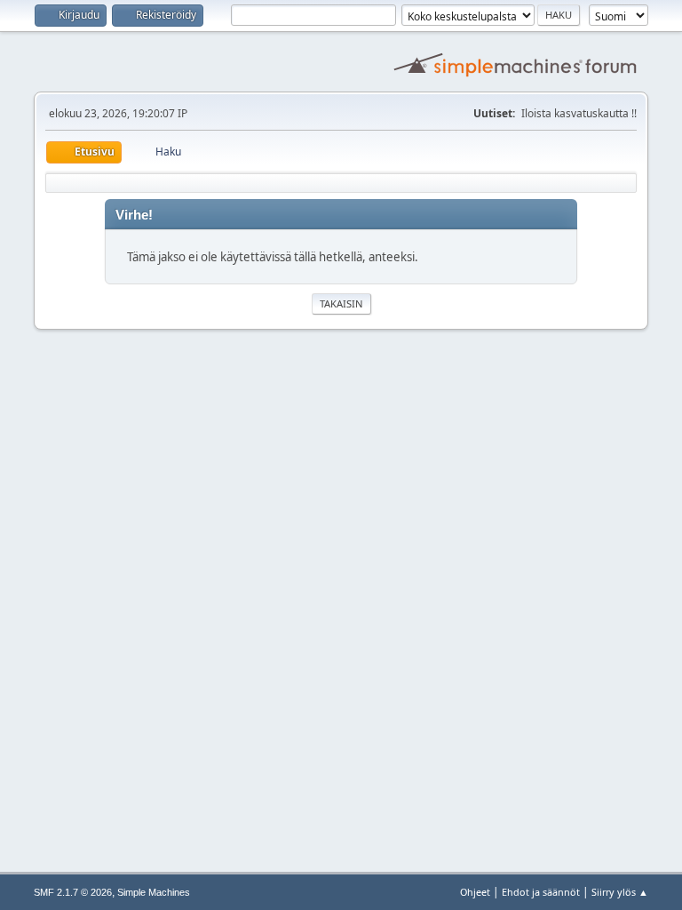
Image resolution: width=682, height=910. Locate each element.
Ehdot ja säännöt (541, 891)
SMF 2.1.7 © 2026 (73, 892)
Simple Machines (153, 892)
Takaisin (341, 303)
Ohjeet (475, 891)
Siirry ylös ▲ (619, 891)
